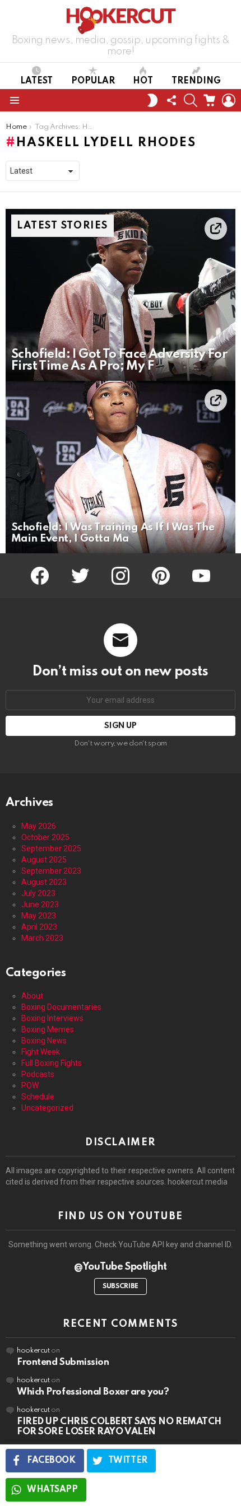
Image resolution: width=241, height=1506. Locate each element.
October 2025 (45, 837)
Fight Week (40, 1051)
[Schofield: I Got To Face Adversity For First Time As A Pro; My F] (120, 295)
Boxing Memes (47, 1029)
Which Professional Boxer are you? (93, 1392)
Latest (36, 81)
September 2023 (51, 870)
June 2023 (40, 904)
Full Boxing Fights (51, 1063)
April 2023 (39, 926)
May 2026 (38, 826)
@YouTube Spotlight (120, 1267)
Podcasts (37, 1074)
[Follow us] (171, 100)
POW (30, 1085)
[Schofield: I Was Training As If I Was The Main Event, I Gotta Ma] (120, 467)
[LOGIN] (228, 100)
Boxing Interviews (52, 1018)
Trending (196, 81)
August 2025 (44, 859)
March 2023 (42, 938)
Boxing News (44, 1040)
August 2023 (44, 882)
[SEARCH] (190, 100)
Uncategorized (47, 1107)
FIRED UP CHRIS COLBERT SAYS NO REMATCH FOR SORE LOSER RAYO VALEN (119, 1427)
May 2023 (38, 915)
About (32, 995)
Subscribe (120, 1286)
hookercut (33, 1350)
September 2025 (51, 848)
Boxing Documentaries (61, 1007)
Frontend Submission (63, 1362)
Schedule (37, 1096)
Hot (143, 81)
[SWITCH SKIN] (152, 100)
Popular (93, 81)
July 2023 (38, 893)
